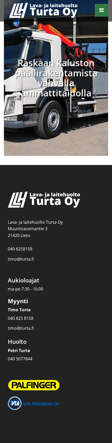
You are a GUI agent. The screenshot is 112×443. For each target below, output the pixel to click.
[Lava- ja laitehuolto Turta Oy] (49, 11)
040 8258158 (20, 249)
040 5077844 (20, 359)
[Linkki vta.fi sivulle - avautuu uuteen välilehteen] (34, 402)
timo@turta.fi (21, 259)
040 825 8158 (20, 318)
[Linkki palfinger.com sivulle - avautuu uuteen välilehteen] (34, 385)
